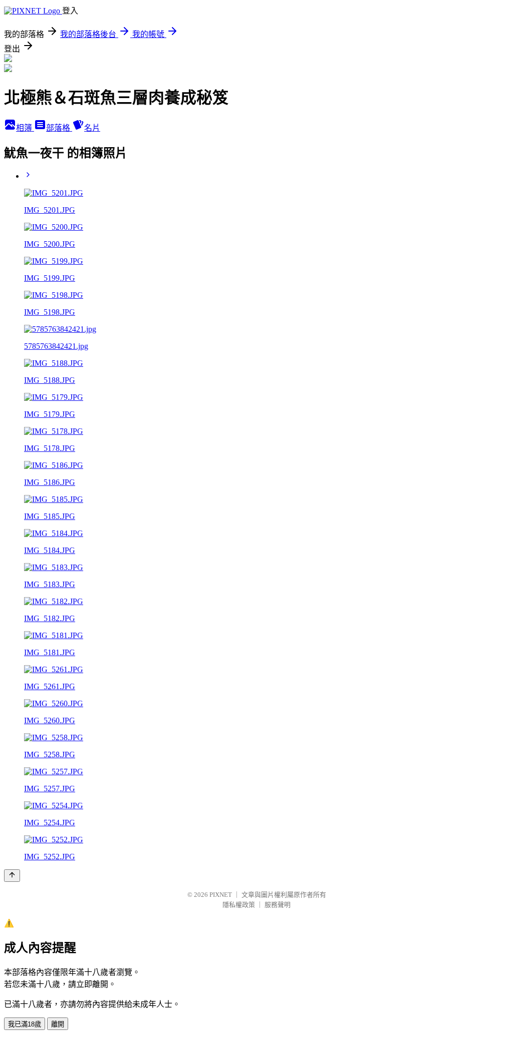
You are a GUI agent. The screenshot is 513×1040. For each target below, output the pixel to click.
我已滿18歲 (24, 1024)
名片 (92, 128)
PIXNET (220, 894)
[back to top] (12, 875)
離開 (57, 1024)
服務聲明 (278, 904)
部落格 (59, 128)
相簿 (25, 128)
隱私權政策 (238, 904)
